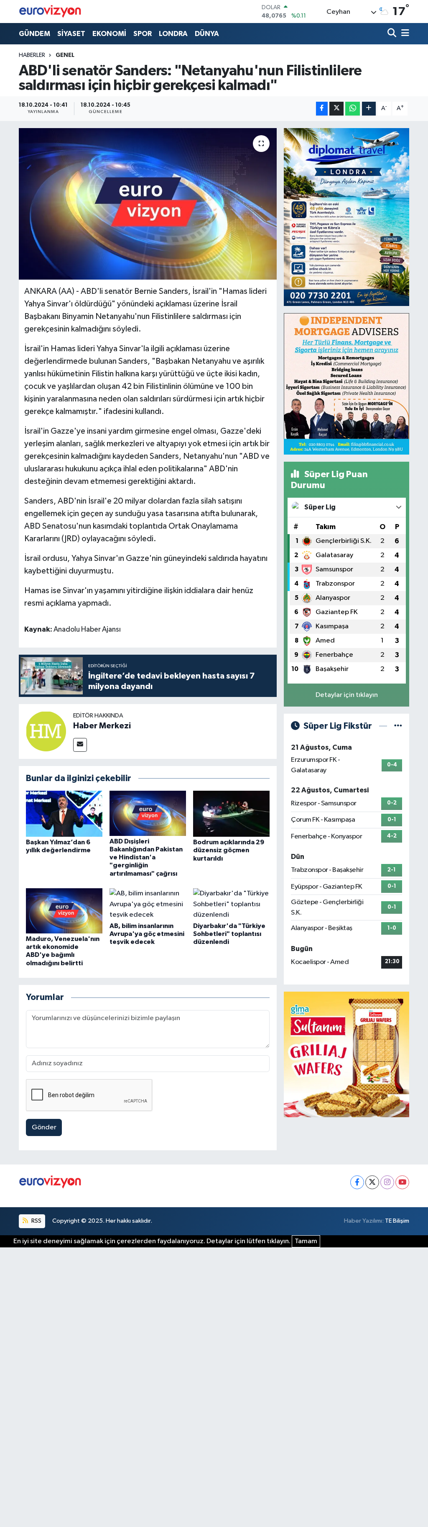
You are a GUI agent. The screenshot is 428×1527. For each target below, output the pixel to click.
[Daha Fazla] (369, 109)
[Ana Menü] (404, 34)
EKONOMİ (109, 33)
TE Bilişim (397, 1221)
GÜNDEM (34, 33)
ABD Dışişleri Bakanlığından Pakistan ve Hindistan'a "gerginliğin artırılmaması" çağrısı (146, 857)
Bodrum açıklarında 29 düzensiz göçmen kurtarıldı (228, 850)
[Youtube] (402, 1182)
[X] (372, 1182)
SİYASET (71, 33)
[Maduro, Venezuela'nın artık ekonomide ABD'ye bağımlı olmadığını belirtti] (64, 910)
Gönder (44, 1127)
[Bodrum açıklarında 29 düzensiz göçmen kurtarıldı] (231, 813)
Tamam (306, 1241)
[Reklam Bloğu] (346, 216)
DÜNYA (207, 33)
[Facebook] (357, 1182)
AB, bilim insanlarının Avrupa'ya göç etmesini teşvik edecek (147, 934)
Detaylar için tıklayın (347, 695)
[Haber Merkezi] (46, 731)
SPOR (142, 33)
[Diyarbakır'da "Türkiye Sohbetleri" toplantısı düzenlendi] (231, 904)
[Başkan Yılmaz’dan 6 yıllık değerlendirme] (64, 813)
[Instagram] (387, 1182)
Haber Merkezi (102, 726)
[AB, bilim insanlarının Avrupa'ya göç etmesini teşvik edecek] (148, 904)
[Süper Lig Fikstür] (398, 726)
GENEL (65, 55)
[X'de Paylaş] (336, 109)
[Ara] (392, 34)
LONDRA (173, 33)
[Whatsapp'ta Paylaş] (352, 109)
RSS (35, 1221)
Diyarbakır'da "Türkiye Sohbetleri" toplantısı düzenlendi (229, 934)
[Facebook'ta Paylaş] (322, 109)
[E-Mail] (80, 745)
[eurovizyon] (50, 11)
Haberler (32, 55)
